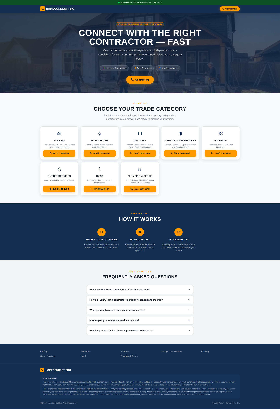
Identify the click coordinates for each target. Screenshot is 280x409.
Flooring (205, 351)
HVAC (83, 356)
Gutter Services (47, 356)
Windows (125, 351)
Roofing (44, 351)
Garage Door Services (171, 351)
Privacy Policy (218, 403)
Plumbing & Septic (129, 356)
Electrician (85, 351)
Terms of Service (233, 403)
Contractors (231, 8)
